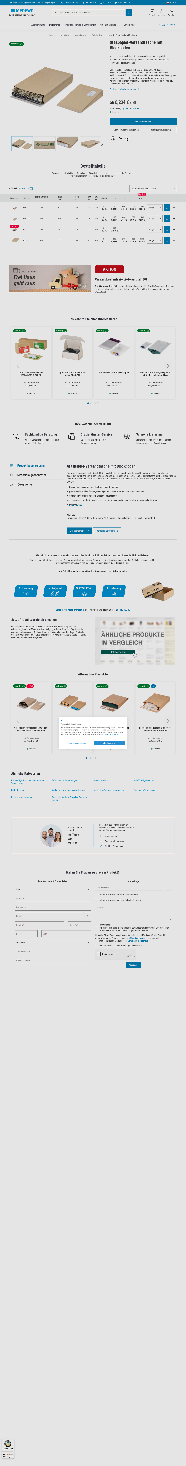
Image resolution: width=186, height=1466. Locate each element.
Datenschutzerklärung (111, 734)
